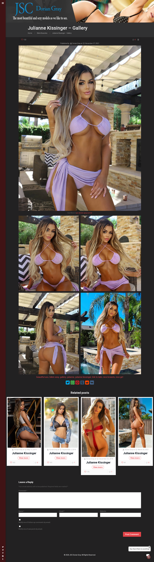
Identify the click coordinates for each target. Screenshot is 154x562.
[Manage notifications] (149, 557)
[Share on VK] (92, 383)
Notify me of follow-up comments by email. (35, 522)
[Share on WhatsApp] (73, 383)
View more (23, 458)
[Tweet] (68, 383)
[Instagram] (3, 556)
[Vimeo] (3, 550)
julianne (70, 377)
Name (21, 511)
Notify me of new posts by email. (31, 529)
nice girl (119, 377)
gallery (63, 377)
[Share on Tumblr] (82, 383)
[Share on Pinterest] (77, 383)
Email (62, 511)
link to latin (97, 377)
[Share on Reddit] (87, 383)
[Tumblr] (3, 559)
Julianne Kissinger (24, 453)
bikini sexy (54, 377)
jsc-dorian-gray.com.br (84, 213)
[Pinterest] (3, 553)
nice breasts (109, 377)
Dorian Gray (76, 43)
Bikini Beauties (42, 33)
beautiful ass (42, 377)
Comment (23, 491)
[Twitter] (3, 547)
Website (103, 511)
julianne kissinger (83, 377)
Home (30, 33)
